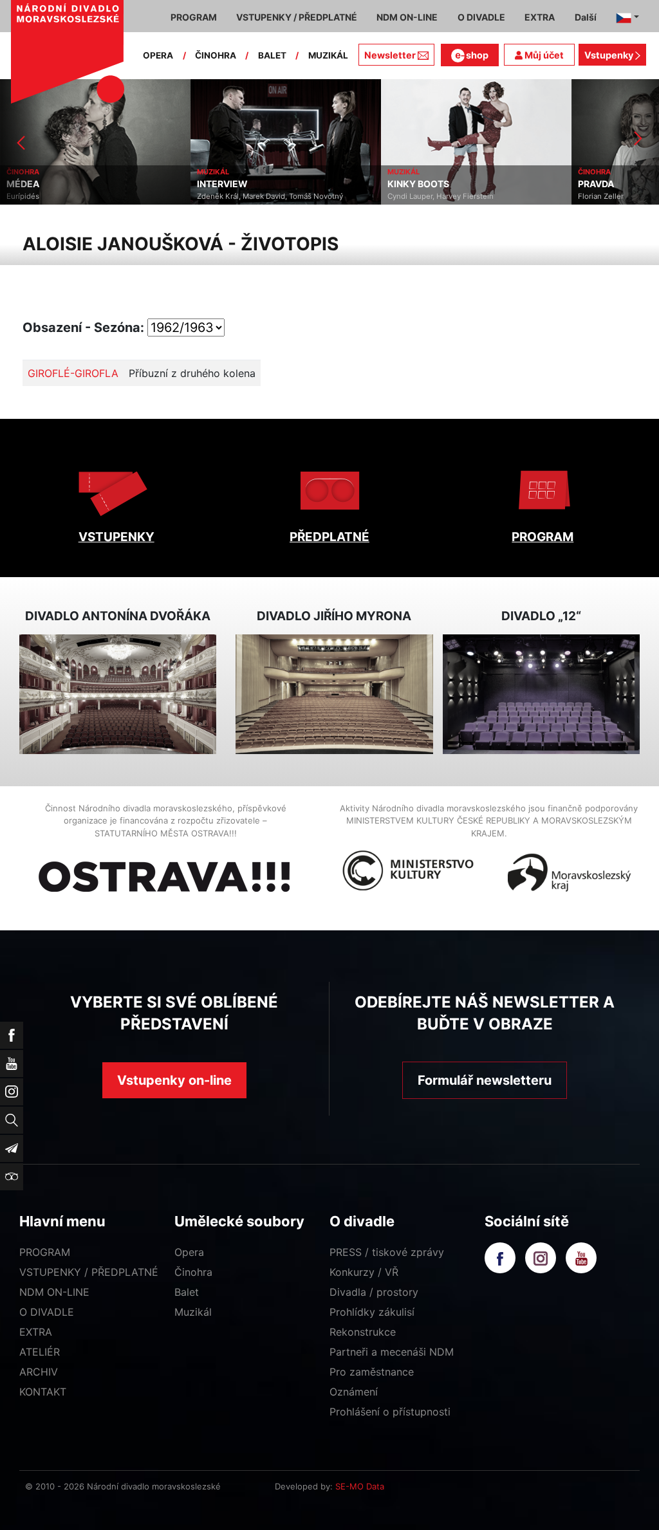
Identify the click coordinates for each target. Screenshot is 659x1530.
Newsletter (390, 55)
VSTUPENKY (116, 537)
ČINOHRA (215, 55)
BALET (272, 55)
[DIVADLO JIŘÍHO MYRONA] (334, 693)
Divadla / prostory (374, 1292)
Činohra (193, 1272)
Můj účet (543, 55)
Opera (189, 1252)
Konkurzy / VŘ (364, 1272)
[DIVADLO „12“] (541, 693)
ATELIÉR (39, 1351)
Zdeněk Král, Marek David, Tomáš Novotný (270, 196)
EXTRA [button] (539, 17)
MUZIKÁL (328, 55)
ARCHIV (38, 1371)
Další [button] (586, 17)
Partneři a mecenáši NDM (392, 1351)
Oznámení (354, 1391)
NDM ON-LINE (54, 1292)
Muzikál (193, 1311)
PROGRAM (542, 537)
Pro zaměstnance (372, 1371)
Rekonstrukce (363, 1331)
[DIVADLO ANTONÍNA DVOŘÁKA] (117, 693)
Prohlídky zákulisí (372, 1311)
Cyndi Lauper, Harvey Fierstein (440, 196)
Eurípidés (22, 196)
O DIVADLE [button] (481, 17)
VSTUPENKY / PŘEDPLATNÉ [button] (296, 17)
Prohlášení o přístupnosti (390, 1411)
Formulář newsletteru (485, 1080)
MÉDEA (22, 184)
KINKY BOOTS (418, 184)
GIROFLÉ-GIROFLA (73, 373)
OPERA (158, 55)
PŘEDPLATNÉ (329, 537)
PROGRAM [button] (194, 17)
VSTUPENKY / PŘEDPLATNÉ (88, 1272)
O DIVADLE (46, 1311)
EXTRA (35, 1331)
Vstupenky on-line (174, 1080)
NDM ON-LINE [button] (407, 17)
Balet (186, 1292)
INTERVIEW (222, 184)
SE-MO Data (359, 1486)
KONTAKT (42, 1391)
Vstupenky (609, 55)
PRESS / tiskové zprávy (387, 1252)
